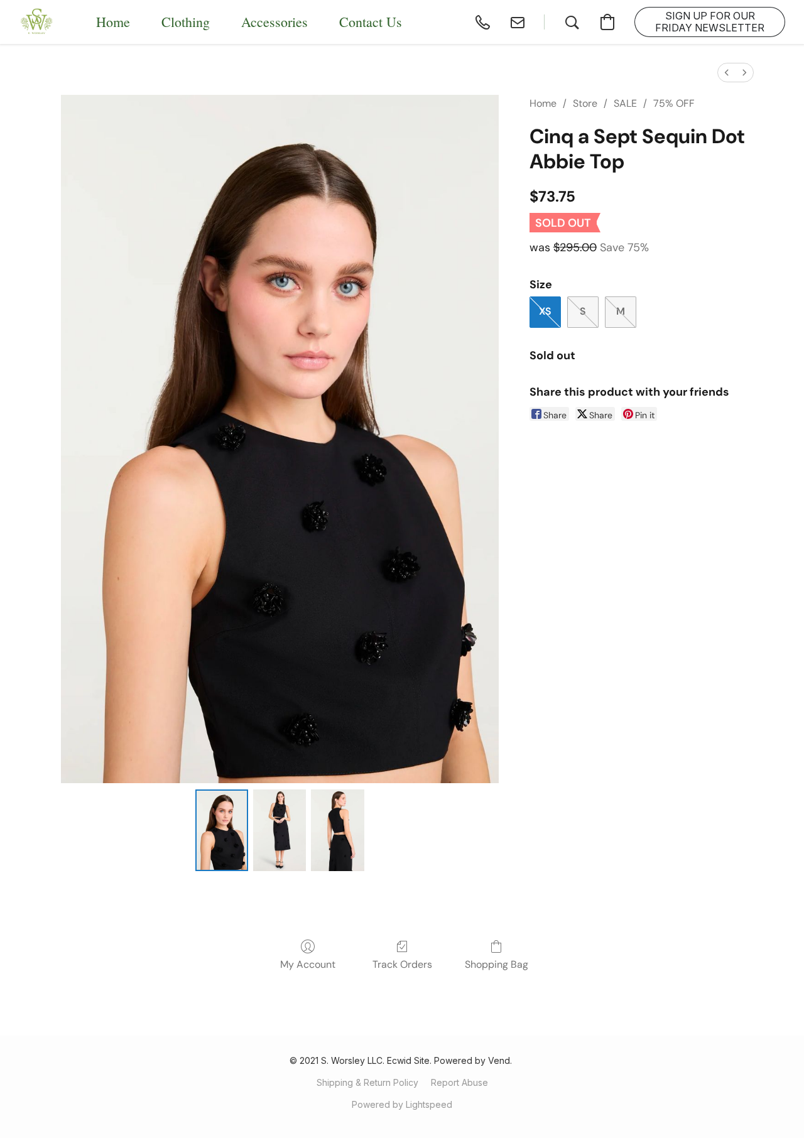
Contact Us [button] (370, 22)
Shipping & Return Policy (367, 1082)
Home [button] (113, 22)
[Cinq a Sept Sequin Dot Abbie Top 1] (279, 830)
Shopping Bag (496, 964)
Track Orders (402, 964)
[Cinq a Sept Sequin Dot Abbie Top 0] (221, 830)
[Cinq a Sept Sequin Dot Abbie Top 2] (337, 830)
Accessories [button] (274, 22)
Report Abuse (459, 1082)
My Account (307, 964)
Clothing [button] (185, 22)
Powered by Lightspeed (402, 1104)
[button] (37, 22)
